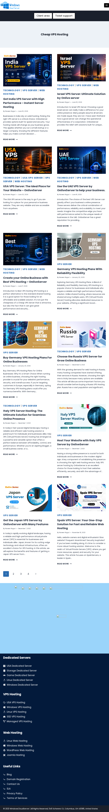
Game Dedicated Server (21, 675)
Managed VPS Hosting (19, 721)
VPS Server (29, 90)
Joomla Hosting (16, 755)
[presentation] (27, 70)
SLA (9, 788)
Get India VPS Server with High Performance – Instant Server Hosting (23, 103)
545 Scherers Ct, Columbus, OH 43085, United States (73, 808)
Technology (11, 90)
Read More (10, 139)
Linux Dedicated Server (20, 680)
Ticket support (63, 15)
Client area (43, 15)
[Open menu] (106, 5)
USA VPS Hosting (16, 702)
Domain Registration (18, 779)
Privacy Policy (14, 793)
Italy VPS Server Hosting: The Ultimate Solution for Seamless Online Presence (24, 415)
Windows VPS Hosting (19, 707)
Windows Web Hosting (19, 745)
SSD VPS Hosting (16, 716)
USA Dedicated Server (19, 665)
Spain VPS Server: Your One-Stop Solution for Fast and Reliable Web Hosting (80, 524)
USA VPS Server (32, 177)
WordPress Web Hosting (20, 750)
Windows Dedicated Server (22, 684)
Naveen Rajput (10, 111)
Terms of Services (17, 798)
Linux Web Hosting (17, 740)
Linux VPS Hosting (16, 711)
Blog (9, 774)
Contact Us (13, 784)
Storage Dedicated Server (22, 670)
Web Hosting (23, 181)
